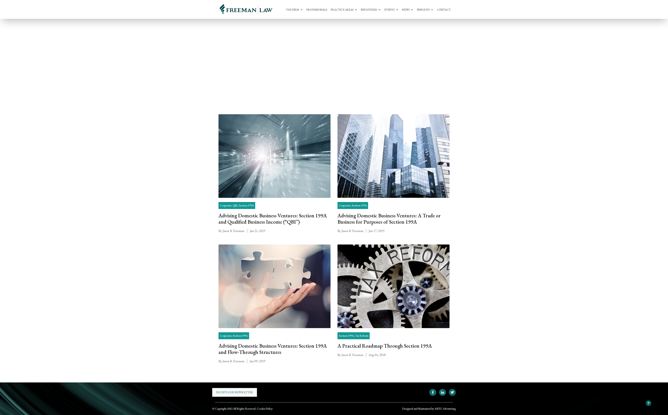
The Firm (292, 9)
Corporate (226, 205)
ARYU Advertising (445, 408)
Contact (444, 9)
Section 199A (251, 50)
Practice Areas (342, 9)
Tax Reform (361, 336)
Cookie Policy (265, 408)
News (406, 9)
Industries (369, 9)
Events (389, 9)
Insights (423, 9)
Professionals (316, 9)
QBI (235, 205)
